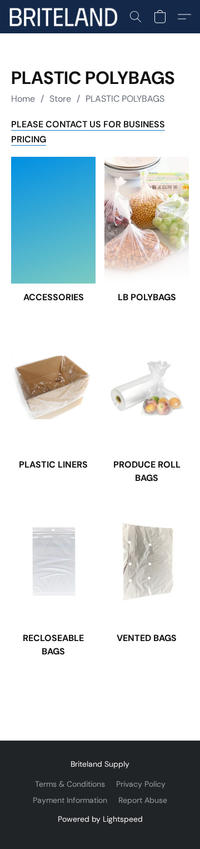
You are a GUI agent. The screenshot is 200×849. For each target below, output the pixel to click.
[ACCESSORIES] (53, 220)
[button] (66, 16)
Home (23, 99)
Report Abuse (142, 800)
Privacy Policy (141, 784)
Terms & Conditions (70, 784)
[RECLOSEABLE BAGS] (53, 561)
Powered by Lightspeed (100, 819)
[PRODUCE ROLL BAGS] (146, 387)
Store (60, 99)
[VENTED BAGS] (146, 561)
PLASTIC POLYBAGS (125, 99)
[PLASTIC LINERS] (53, 387)
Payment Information (70, 800)
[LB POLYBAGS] (146, 220)
